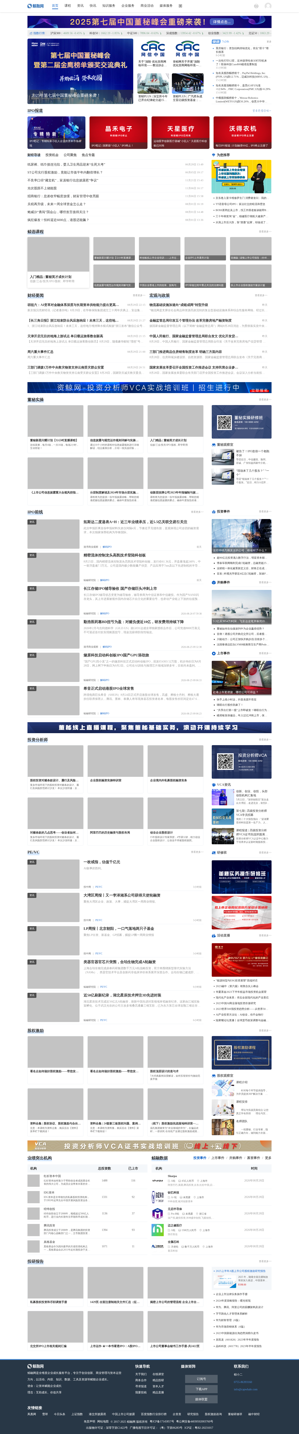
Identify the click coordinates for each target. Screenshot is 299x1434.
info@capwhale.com (246, 1389)
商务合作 (141, 1380)
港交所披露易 (97, 1414)
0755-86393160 (243, 1382)
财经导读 (33, 155)
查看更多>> (265, 231)
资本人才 (158, 1386)
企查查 (177, 1414)
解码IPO (107, 546)
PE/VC (98, 887)
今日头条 (59, 1414)
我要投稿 (141, 1392)
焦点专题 (88, 155)
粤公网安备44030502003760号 (194, 1421)
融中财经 (254, 1414)
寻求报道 (141, 1386)
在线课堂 (158, 1374)
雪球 (45, 1414)
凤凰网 (31, 1414)
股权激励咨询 (213, 1414)
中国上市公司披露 (123, 1414)
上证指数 (77, 1414)
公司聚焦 (70, 155)
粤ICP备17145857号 (162, 1421)
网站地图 (103, 1421)
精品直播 (158, 1392)
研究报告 (193, 1414)
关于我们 (141, 1374)
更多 (269, 41)
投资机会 (52, 155)
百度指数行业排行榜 (154, 1414)
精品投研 (158, 1380)
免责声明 (89, 1421)
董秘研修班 (235, 1414)
